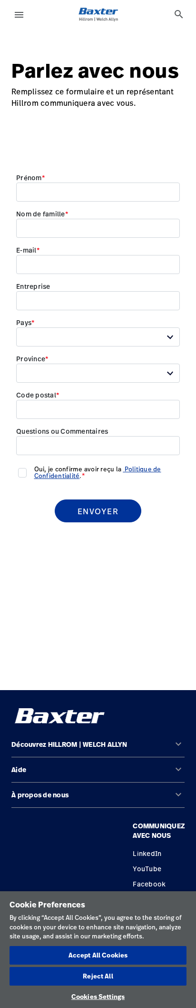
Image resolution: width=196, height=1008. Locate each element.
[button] (98, 748)
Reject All (98, 976)
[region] (98, 949)
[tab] (179, 14)
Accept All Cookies (98, 955)
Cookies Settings (98, 996)
